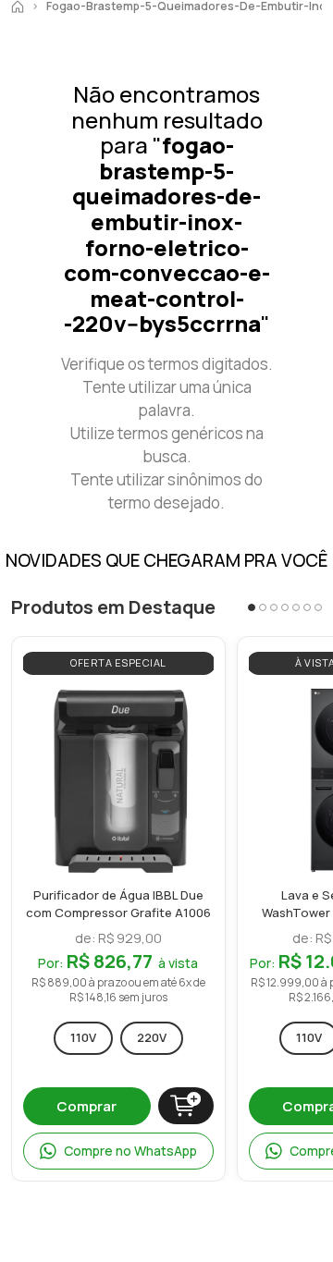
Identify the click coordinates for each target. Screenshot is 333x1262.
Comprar (86, 1106)
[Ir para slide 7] (318, 607)
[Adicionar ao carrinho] (186, 1105)
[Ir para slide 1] (251, 607)
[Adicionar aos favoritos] (195, 705)
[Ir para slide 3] (274, 607)
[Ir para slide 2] (262, 607)
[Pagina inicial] (17, 6)
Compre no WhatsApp (130, 1150)
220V (151, 1037)
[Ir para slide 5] (296, 607)
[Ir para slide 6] (307, 607)
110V (83, 1037)
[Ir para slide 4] (285, 607)
